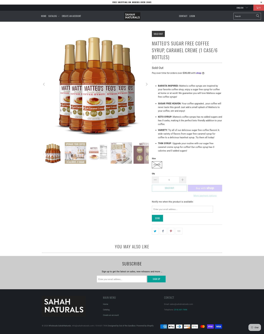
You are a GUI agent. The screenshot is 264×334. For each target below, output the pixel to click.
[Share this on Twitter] (155, 231)
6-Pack (157, 165)
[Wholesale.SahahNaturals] (132, 16)
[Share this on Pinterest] (171, 231)
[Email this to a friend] (179, 231)
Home (105, 304)
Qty (153, 173)
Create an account (111, 315)
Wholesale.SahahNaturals (60, 326)
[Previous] (44, 84)
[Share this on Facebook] (163, 231)
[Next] (146, 84)
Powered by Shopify (145, 326)
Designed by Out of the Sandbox (122, 326)
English (240, 7)
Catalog (106, 309)
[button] (54, 16)
